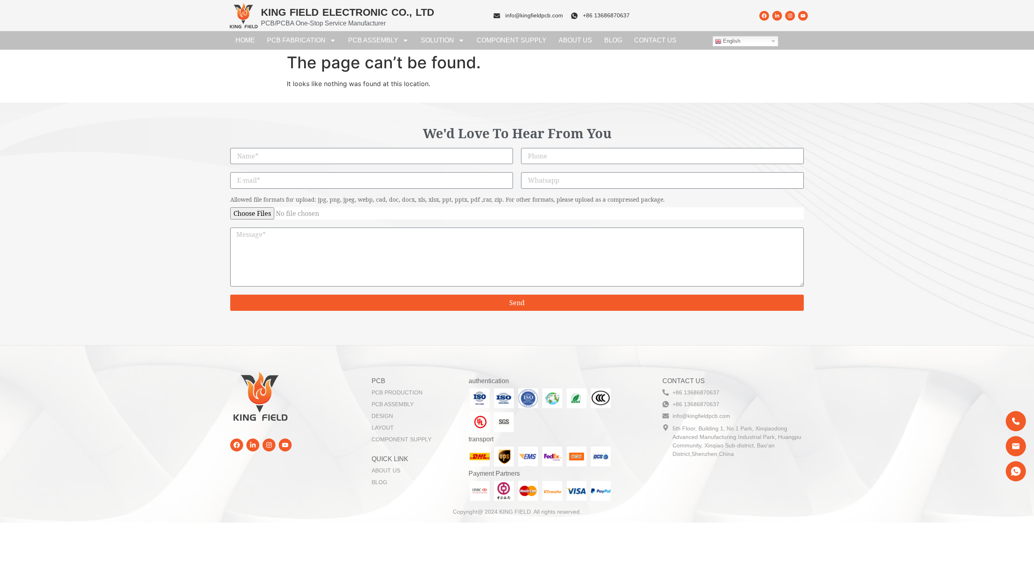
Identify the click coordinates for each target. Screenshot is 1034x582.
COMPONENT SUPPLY (511, 40)
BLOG (613, 40)
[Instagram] (790, 16)
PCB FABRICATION (296, 40)
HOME (245, 40)
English (730, 41)
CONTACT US (655, 40)
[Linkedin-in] (777, 16)
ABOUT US (575, 40)
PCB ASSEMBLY (373, 40)
